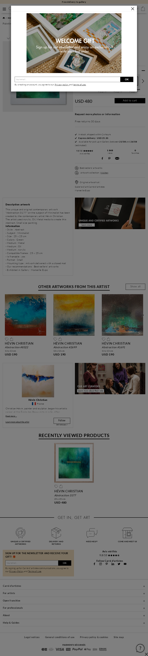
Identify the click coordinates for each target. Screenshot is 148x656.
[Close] (132, 8)
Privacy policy (62, 84)
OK (127, 79)
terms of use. (79, 84)
